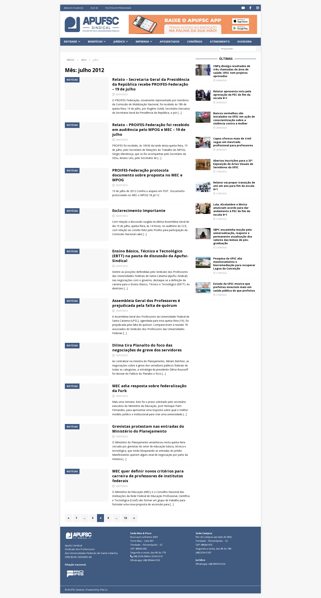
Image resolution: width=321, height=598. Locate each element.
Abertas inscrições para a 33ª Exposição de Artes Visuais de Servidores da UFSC (233, 164)
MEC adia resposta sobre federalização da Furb (149, 388)
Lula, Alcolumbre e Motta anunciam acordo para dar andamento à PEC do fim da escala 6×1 (231, 209)
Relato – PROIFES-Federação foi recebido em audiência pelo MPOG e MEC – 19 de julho (150, 129)
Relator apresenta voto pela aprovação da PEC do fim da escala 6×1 (232, 95)
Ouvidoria (244, 41)
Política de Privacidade (118, 7)
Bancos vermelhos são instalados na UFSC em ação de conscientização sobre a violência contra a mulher (234, 118)
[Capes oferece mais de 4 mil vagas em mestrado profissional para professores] (203, 142)
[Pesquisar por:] (237, 48)
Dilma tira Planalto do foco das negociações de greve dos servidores (147, 347)
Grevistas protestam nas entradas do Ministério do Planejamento (148, 429)
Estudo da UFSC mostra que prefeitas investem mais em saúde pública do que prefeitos (234, 287)
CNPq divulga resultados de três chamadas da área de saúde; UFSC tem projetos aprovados (231, 71)
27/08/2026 (221, 171)
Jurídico (119, 41)
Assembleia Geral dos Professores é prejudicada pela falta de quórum (146, 303)
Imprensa (142, 41)
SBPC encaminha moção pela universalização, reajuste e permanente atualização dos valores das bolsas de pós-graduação (232, 236)
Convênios (194, 41)
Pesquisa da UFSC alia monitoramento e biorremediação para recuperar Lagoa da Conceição (234, 263)
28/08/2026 (221, 80)
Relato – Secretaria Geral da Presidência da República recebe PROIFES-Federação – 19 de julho (150, 84)
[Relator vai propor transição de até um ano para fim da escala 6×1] (203, 186)
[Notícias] (86, 93)
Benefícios (95, 41)
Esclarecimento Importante (138, 210)
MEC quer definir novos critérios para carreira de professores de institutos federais (148, 476)
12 (125, 518)
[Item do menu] (243, 8)
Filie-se (94, 7)
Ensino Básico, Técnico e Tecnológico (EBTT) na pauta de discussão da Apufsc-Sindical (150, 255)
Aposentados (169, 41)
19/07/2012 (122, 310)
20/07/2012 (122, 94)
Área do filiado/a (73, 7)
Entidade (70, 41)
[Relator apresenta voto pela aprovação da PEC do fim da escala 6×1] (203, 95)
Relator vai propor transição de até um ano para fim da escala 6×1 (234, 186)
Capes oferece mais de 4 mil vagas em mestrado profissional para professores (233, 142)
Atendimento (220, 41)
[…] (179, 112)
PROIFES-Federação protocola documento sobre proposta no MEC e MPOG (147, 175)
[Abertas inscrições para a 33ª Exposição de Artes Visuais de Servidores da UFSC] (203, 164)
